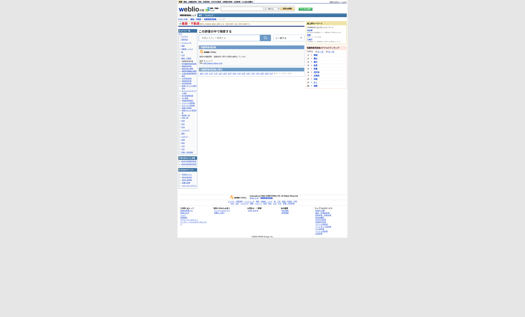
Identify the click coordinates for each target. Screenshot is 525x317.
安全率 (310, 30)
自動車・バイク (187, 49)
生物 (183, 140)
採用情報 (285, 213)
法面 (315, 79)
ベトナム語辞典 (321, 231)
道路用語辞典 (187, 81)
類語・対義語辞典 (190, 2)
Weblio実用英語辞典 (188, 164)
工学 (183, 55)
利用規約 (183, 218)
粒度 (315, 65)
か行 (206, 73)
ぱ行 (267, 73)
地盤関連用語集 (210, 19)
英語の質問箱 (187, 180)
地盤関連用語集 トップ (188, 15)
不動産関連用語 (187, 101)
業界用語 (184, 40)
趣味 (183, 133)
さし (315, 82)
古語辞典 (237, 2)
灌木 (315, 62)
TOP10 (310, 51)
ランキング (209, 15)
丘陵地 (316, 75)
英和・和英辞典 (204, 2)
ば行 (262, 73)
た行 (216, 73)
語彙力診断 (186, 183)
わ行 (244, 73)
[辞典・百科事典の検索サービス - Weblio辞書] (191, 11)
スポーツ (184, 137)
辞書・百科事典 (187, 152)
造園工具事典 (187, 108)
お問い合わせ (253, 211)
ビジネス (184, 36)
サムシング (254, 198)
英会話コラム (187, 174)
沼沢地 (316, 72)
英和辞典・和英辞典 (323, 215)
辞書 (180, 2)
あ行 (202, 73)
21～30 (331, 52)
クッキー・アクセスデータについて (193, 223)
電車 (183, 46)
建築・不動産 (195, 19)
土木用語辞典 (187, 78)
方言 (183, 149)
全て (180, 34)
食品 (183, 143)
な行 (220, 73)
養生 (315, 58)
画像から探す (219, 213)
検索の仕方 (184, 213)
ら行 (239, 73)
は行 (225, 73)
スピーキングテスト (189, 186)
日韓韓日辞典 (227, 2)
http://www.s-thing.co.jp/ (212, 63)
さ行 (211, 73)
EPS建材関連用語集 (189, 64)
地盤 (315, 86)
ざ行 (253, 73)
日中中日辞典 (216, 2)
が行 (248, 73)
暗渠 (309, 35)
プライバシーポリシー (189, 220)
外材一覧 (185, 118)
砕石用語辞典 (187, 83)
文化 (183, 124)
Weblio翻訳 (319, 218)
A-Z (271, 73)
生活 (183, 127)
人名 (183, 146)
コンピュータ (186, 43)
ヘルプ (344, 2)
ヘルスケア (185, 130)
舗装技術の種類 (187, 69)
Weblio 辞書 (183, 19)
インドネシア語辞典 (323, 227)
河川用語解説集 (187, 96)
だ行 (257, 73)
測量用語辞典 (187, 66)
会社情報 (285, 211)
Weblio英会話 (187, 177)
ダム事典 (185, 98)
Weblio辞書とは (186, 211)
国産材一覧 (186, 115)
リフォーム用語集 (188, 103)
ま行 (230, 73)
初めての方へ (335, 2)
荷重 (315, 69)
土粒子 (310, 39)
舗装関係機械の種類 (189, 71)
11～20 (320, 52)
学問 (183, 121)
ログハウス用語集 (188, 105)
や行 (234, 73)
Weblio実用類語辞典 (188, 161)
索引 (200, 15)
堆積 (315, 55)
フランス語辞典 (321, 224)
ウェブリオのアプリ (222, 211)
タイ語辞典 (319, 229)
